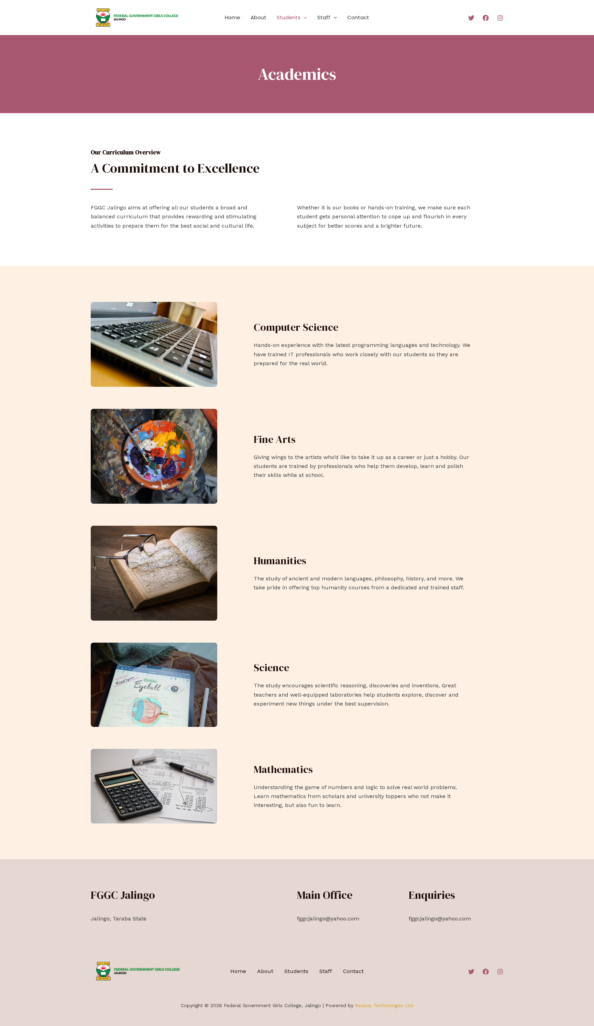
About (258, 17)
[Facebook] (486, 18)
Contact (358, 17)
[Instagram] (500, 18)
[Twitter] (471, 18)
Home (232, 17)
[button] (303, 17)
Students (288, 17)
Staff (323, 17)
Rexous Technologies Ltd (384, 1005)
